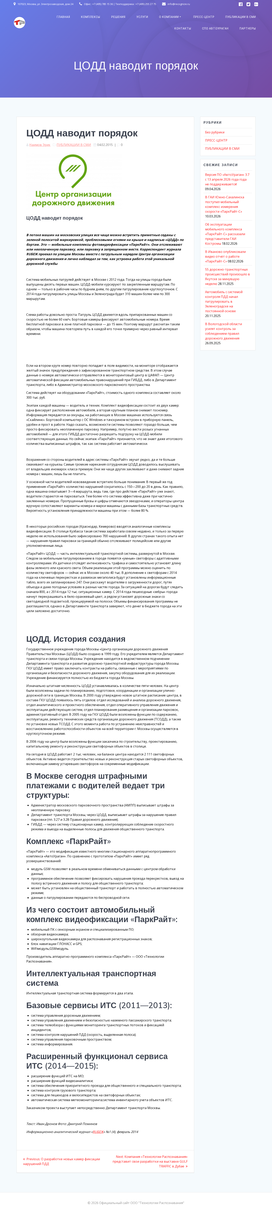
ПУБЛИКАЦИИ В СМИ (240, 17)
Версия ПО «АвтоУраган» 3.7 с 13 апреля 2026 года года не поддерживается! (227, 179)
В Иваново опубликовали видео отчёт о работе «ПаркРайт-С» (225, 256)
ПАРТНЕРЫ (248, 28)
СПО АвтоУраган (215, 28)
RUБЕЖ (98, 1132)
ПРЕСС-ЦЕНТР (203, 17)
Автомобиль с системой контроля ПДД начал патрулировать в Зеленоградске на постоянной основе (224, 301)
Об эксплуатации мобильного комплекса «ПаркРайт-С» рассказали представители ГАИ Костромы (225, 234)
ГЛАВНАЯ (63, 17)
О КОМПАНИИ (169, 17)
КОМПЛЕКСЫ (90, 17)
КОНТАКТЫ (182, 28)
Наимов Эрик (39, 145)
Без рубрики (214, 132)
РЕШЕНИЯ (118, 17)
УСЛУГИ (142, 17)
